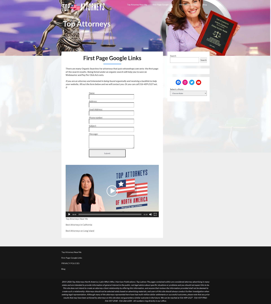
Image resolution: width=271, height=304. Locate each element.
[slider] (109, 214)
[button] (112, 191)
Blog (205, 4)
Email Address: (96, 109)
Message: (93, 134)
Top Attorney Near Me (137, 4)
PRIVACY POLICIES (188, 4)
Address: (93, 101)
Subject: (92, 125)
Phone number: (96, 117)
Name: (92, 93)
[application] (112, 191)
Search (173, 56)
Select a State (176, 89)
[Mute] (150, 214)
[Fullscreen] (155, 214)
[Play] (69, 214)
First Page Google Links (163, 4)
